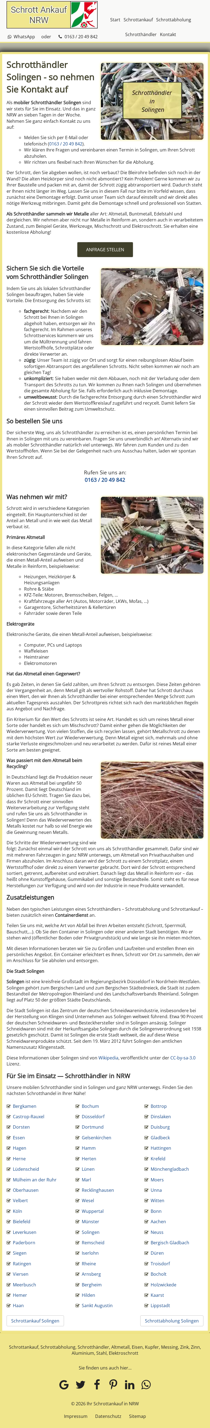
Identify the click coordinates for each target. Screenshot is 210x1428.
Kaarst (157, 1295)
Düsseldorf (93, 1117)
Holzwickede (163, 1285)
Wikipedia (108, 1058)
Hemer (20, 1295)
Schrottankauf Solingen (35, 1321)
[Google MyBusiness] (64, 1384)
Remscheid (93, 1243)
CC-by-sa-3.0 (183, 1058)
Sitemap (137, 1416)
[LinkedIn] (129, 1384)
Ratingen (22, 1264)
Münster (90, 1222)
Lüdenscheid (26, 1169)
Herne (19, 1159)
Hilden (88, 1295)
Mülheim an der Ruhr (35, 1180)
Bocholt (159, 1274)
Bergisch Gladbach (170, 1243)
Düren (157, 1253)
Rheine (89, 1264)
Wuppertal (93, 1211)
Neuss (157, 1232)
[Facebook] (96, 1384)
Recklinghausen (98, 1190)
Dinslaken (161, 1117)
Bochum (90, 1106)
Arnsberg (91, 1274)
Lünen (88, 1169)
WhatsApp (24, 37)
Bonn (156, 1211)
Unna (156, 1190)
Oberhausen (26, 1190)
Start (115, 20)
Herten (89, 1159)
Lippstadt (160, 1306)
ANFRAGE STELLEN (105, 250)
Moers (157, 1180)
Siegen (20, 1253)
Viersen (20, 1274)
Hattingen (161, 1148)
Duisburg (160, 1127)
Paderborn (24, 1243)
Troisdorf (160, 1264)
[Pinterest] (113, 1384)
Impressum (76, 1416)
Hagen (19, 1148)
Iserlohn (90, 1253)
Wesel (88, 1201)
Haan (18, 1306)
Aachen (158, 1222)
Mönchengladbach (170, 1169)
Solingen (91, 1232)
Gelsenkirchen (96, 1138)
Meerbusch (24, 1285)
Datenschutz (108, 1416)
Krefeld (158, 1159)
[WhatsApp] (146, 1384)
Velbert (20, 1201)
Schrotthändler (141, 34)
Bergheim (92, 1285)
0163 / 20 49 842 (80, 37)
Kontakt (168, 34)
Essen (19, 1138)
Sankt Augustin (97, 1306)
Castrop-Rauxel (28, 1117)
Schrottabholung (173, 20)
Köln (17, 1211)
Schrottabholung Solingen (172, 1321)
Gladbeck (160, 1138)
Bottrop (159, 1106)
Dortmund (93, 1127)
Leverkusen (24, 1232)
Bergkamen (24, 1106)
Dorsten (21, 1127)
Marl (86, 1180)
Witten (157, 1201)
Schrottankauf (138, 20)
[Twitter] (80, 1384)
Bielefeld (21, 1222)
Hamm (89, 1148)
